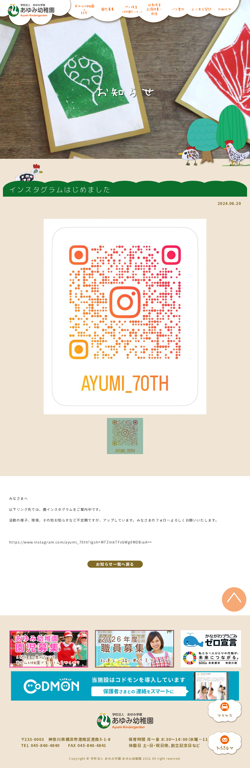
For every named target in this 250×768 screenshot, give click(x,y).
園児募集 (107, 9)
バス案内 (177, 9)
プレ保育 (130, 9)
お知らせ (224, 9)
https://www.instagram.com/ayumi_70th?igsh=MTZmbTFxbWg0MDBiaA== (80, 542)
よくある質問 (201, 9)
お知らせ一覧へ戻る (115, 564)
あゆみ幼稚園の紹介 (84, 9)
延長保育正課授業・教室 (154, 9)
